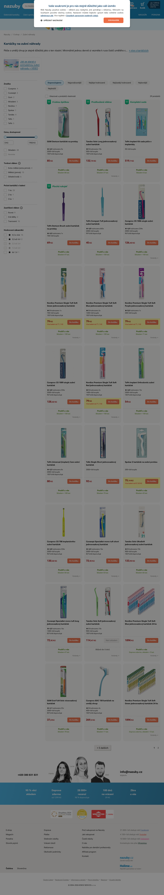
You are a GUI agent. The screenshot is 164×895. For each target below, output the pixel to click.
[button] (51, 20)
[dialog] (82, 13)
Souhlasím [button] (113, 20)
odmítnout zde (47, 15)
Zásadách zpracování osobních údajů (82, 15)
